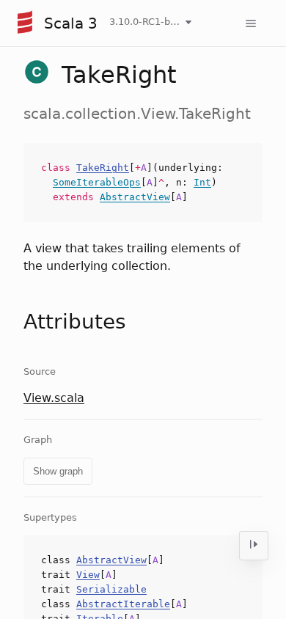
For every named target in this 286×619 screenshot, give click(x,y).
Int (202, 182)
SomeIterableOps (97, 182)
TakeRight (102, 167)
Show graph (58, 471)
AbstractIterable (123, 603)
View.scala (53, 398)
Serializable (111, 589)
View (88, 574)
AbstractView (135, 196)
